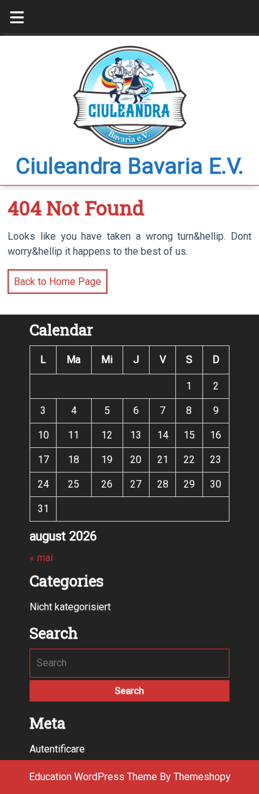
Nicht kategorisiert (70, 607)
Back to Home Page (54, 278)
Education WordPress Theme (93, 777)
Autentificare (57, 749)
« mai (41, 558)
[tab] (17, 18)
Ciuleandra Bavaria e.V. (130, 166)
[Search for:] (129, 663)
